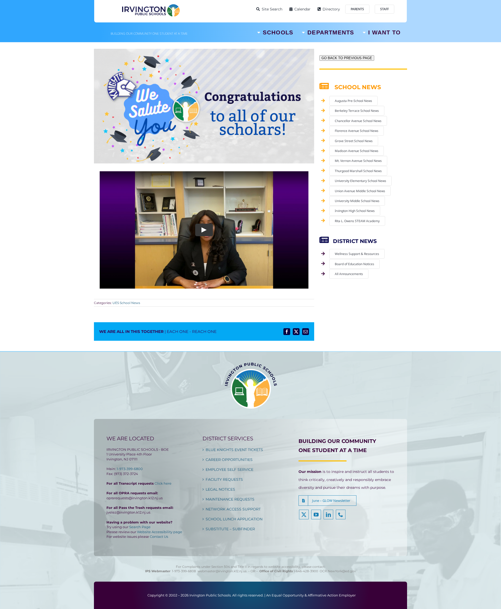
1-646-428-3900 (307, 571)
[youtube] (316, 514)
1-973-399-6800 (130, 469)
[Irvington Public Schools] (150, 5)
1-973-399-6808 (184, 571)
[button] (327, 500)
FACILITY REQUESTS (224, 479)
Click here (162, 483)
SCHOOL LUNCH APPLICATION (234, 519)
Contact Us (159, 536)
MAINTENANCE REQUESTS (230, 499)
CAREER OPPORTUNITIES (229, 459)
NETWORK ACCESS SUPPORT (233, 509)
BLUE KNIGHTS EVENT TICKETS (234, 449)
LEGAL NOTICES (220, 489)
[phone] (340, 514)
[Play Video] (204, 230)
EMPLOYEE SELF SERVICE (229, 469)
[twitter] (304, 514)
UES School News (126, 303)
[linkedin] (328, 514)
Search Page (140, 527)
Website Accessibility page (159, 532)
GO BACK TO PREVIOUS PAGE (346, 58)
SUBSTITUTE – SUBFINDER (230, 529)
